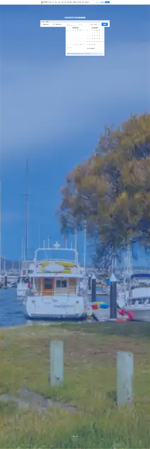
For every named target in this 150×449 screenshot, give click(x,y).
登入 (107, 2)
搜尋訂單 (102, 2)
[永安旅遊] (44, 2)
